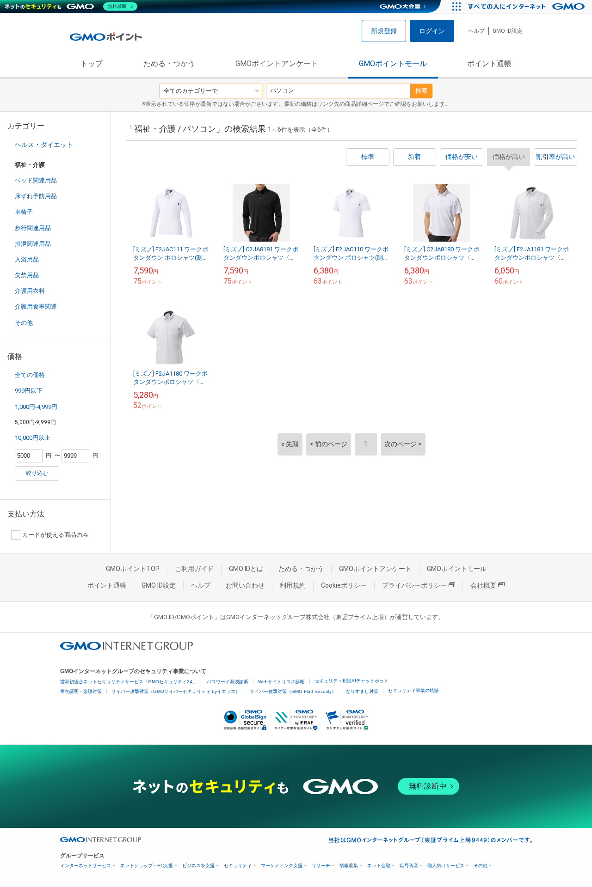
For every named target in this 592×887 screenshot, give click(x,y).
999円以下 (29, 390)
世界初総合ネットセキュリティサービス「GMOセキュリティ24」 (128, 681)
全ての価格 (30, 374)
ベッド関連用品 (36, 180)
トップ (91, 63)
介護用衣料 (30, 290)
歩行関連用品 (33, 228)
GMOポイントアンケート (276, 63)
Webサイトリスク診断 (281, 681)
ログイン (432, 31)
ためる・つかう (169, 63)
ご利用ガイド (194, 568)
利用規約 (293, 585)
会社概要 (483, 585)
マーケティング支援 (281, 865)
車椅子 (24, 211)
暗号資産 (409, 865)
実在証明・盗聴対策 (81, 691)
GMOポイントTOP (133, 568)
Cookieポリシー (344, 585)
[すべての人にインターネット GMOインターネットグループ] (527, 6)
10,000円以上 (32, 437)
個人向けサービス (445, 865)
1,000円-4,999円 (36, 406)
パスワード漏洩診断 (227, 681)
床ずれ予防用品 (36, 196)
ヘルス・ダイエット (44, 144)
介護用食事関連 (36, 306)
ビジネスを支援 (198, 865)
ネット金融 (378, 865)
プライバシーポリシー (414, 585)
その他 (24, 322)
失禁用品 (27, 275)
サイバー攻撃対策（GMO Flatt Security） (293, 691)
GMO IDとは (246, 568)
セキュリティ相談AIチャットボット (351, 680)
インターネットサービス (85, 865)
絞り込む (37, 473)
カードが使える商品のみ (55, 534)
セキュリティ (238, 865)
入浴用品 (27, 259)
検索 (421, 90)
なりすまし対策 (362, 691)
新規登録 (384, 31)
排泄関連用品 (33, 243)
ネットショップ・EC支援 (146, 865)
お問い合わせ (245, 585)
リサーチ (321, 865)
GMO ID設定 (508, 31)
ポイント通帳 (489, 63)
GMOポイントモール (393, 63)
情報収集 (348, 865)
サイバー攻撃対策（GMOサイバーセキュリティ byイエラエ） (175, 691)
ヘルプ (476, 31)
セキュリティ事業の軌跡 (413, 690)
